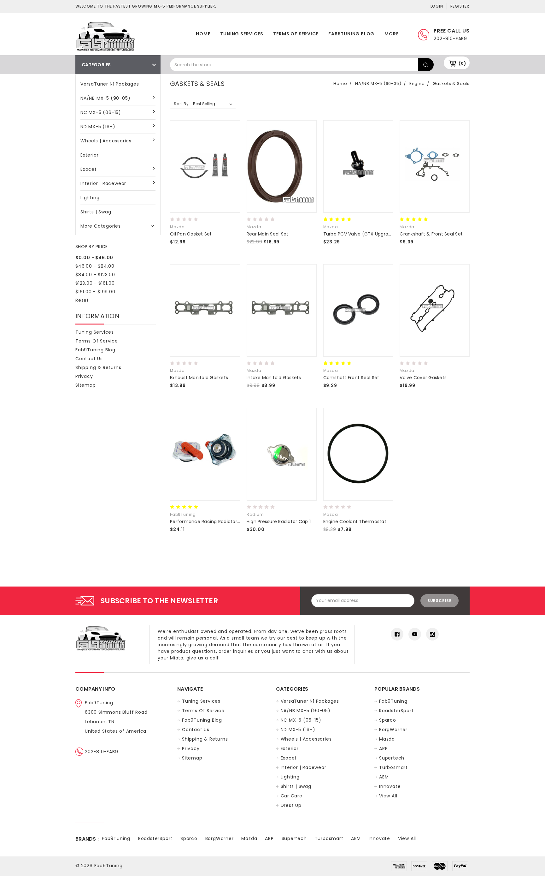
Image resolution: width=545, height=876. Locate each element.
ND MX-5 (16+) (97, 126)
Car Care (291, 796)
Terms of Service (295, 34)
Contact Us (89, 358)
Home (203, 34)
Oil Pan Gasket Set (191, 234)
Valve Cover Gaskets (423, 377)
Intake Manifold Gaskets (274, 377)
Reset (82, 300)
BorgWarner (393, 729)
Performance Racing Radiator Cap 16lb (213, 521)
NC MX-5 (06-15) (100, 112)
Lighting (89, 197)
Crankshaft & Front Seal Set (431, 234)
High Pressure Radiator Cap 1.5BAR (284, 521)
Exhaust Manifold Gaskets (199, 377)
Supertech (391, 758)
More (391, 34)
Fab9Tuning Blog (351, 34)
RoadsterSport (396, 710)
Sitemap (85, 385)
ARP (383, 748)
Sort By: (182, 103)
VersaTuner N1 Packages (109, 84)
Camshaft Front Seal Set (351, 377)
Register (459, 6)
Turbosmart (393, 767)
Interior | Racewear (103, 183)
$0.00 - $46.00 (94, 257)
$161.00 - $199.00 (95, 292)
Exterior (89, 155)
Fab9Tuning (393, 701)
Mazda (387, 739)
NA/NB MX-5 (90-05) (105, 98)
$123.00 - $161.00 (95, 283)
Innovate (390, 786)
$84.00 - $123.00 (95, 274)
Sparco (387, 720)
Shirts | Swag (95, 212)
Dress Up (291, 805)
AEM (384, 777)
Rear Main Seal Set (268, 234)
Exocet (88, 169)
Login (437, 6)
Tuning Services (241, 34)
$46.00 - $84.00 (94, 266)
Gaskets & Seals (451, 83)
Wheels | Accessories (106, 141)
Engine (417, 83)
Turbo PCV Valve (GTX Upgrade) (359, 234)
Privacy (84, 376)
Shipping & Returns (98, 367)
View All (388, 796)
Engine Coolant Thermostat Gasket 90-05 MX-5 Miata (384, 521)
